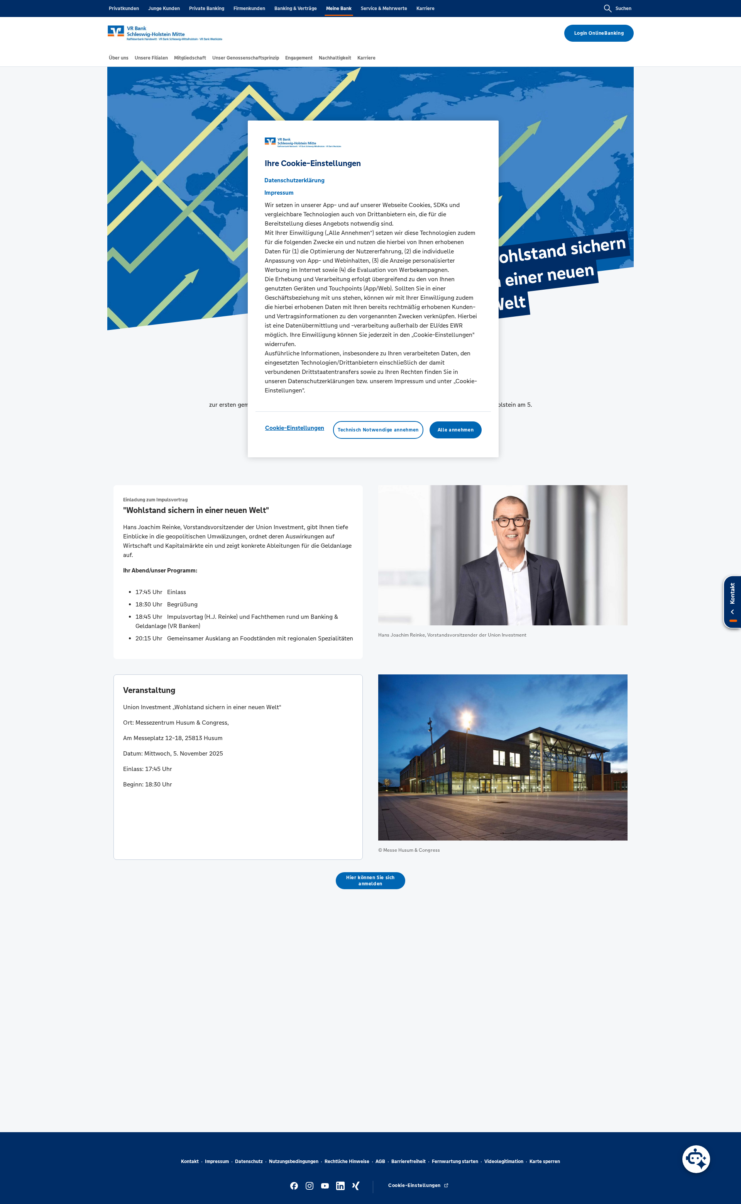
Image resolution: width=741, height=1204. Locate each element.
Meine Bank (339, 8)
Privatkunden (124, 8)
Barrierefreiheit (408, 1161)
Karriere (425, 8)
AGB (380, 1161)
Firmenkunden (249, 8)
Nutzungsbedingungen (293, 1161)
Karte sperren (545, 1161)
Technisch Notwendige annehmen (378, 429)
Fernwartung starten (455, 1161)
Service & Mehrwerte (384, 8)
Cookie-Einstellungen (294, 427)
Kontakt (190, 1161)
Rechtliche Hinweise (347, 1161)
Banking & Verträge (295, 8)
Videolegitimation (503, 1161)
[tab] (118, 58)
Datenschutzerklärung (294, 179)
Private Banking (206, 8)
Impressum (217, 1161)
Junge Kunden (164, 8)
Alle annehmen (456, 429)
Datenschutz (249, 1161)
